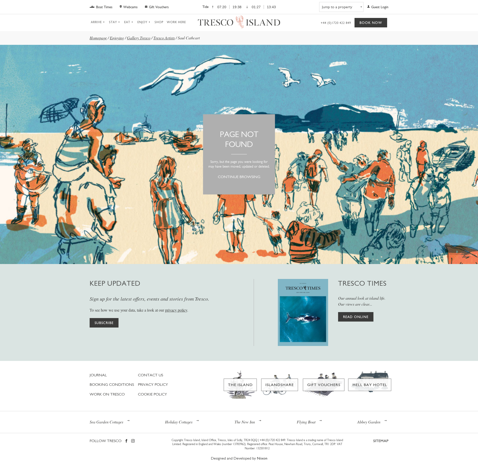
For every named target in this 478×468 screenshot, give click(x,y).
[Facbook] (126, 441)
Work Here (176, 22)
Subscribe (104, 323)
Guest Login (379, 7)
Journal (98, 375)
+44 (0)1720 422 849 (336, 23)
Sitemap (380, 440)
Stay (113, 22)
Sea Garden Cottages (106, 421)
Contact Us (150, 375)
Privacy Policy (153, 384)
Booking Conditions (112, 384)
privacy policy (176, 310)
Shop (159, 22)
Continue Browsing (239, 176)
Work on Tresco (107, 394)
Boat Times (104, 7)
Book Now (370, 23)
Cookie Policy (152, 394)
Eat (127, 22)
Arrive (96, 22)
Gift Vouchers (159, 7)
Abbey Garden (368, 421)
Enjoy (142, 22)
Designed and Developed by (239, 458)
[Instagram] (133, 441)
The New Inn (245, 421)
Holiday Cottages (178, 421)
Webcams (130, 7)
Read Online (355, 317)
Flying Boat (306, 421)
